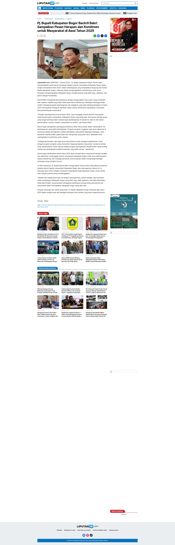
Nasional (68, 8)
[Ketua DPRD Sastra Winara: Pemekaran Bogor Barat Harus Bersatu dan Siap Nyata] (72, 253)
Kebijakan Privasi (69, 530)
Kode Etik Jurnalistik (84, 530)
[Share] (106, 36)
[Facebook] (98, 36)
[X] (102, 36)
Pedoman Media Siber (100, 530)
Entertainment (102, 8)
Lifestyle (113, 8)
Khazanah (122, 8)
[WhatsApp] (95, 36)
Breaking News (60, 19)
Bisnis (83, 8)
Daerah (76, 8)
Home (39, 19)
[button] (135, 3)
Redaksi (84, 3)
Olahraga (91, 8)
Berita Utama (48, 8)
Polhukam (59, 8)
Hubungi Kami (94, 3)
